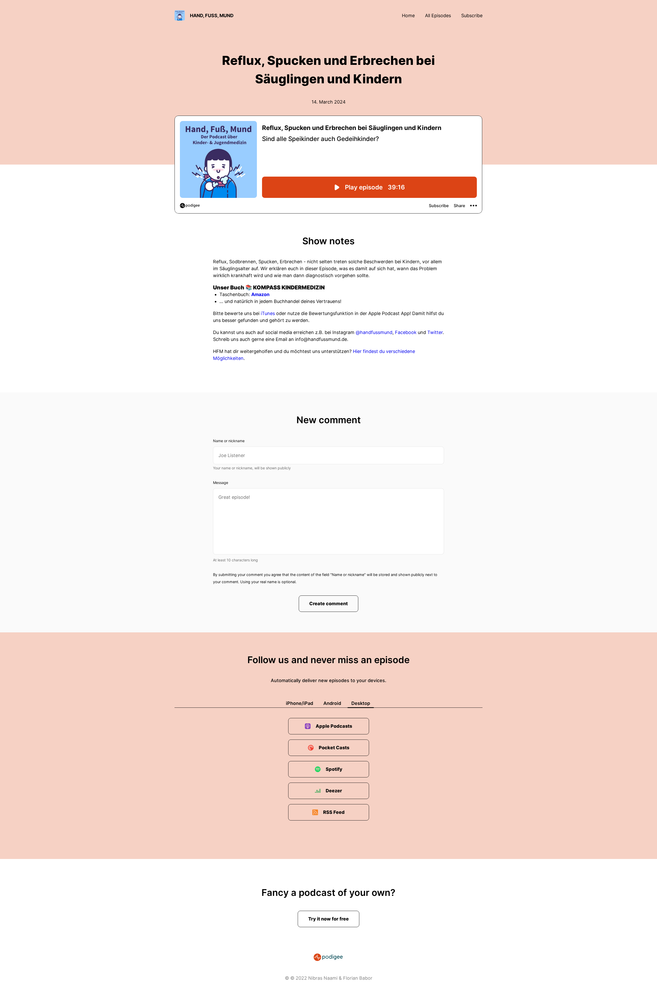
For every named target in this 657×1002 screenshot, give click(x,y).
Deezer (334, 790)
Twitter (435, 332)
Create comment (328, 603)
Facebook (406, 332)
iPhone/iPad (299, 703)
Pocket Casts (334, 747)
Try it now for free (328, 919)
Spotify (334, 769)
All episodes (438, 15)
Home (408, 15)
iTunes (268, 313)
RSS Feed (334, 812)
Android (332, 703)
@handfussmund (374, 332)
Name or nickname (229, 441)
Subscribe (471, 15)
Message (220, 482)
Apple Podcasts (334, 726)
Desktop (360, 703)
